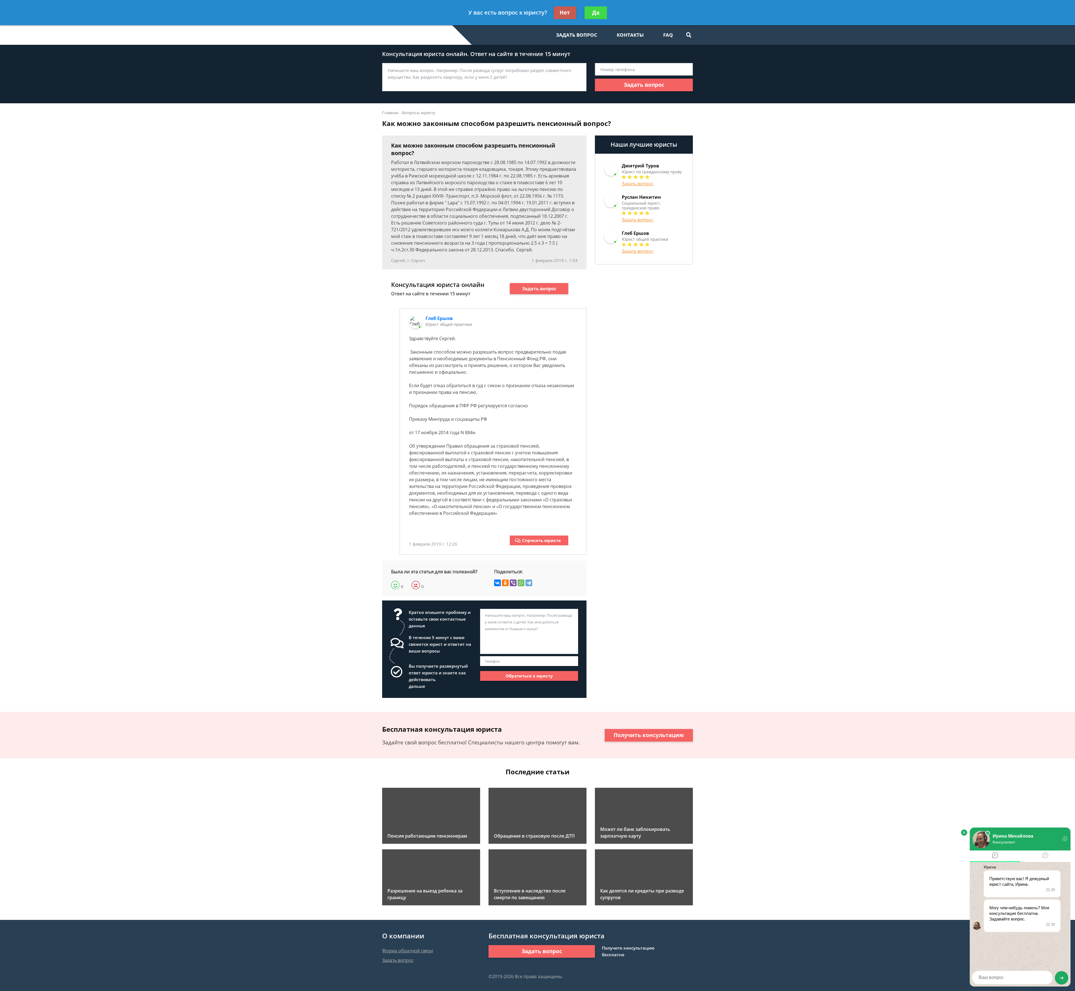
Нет (565, 12)
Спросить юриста (541, 540)
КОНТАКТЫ (630, 35)
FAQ (668, 35)
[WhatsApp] (521, 582)
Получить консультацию (649, 735)
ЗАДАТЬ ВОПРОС (576, 35)
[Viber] (513, 582)
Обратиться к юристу (529, 676)
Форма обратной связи (407, 951)
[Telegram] (528, 582)
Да (595, 12)
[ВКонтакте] (497, 582)
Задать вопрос (644, 84)
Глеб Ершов (439, 318)
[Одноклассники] (505, 582)
